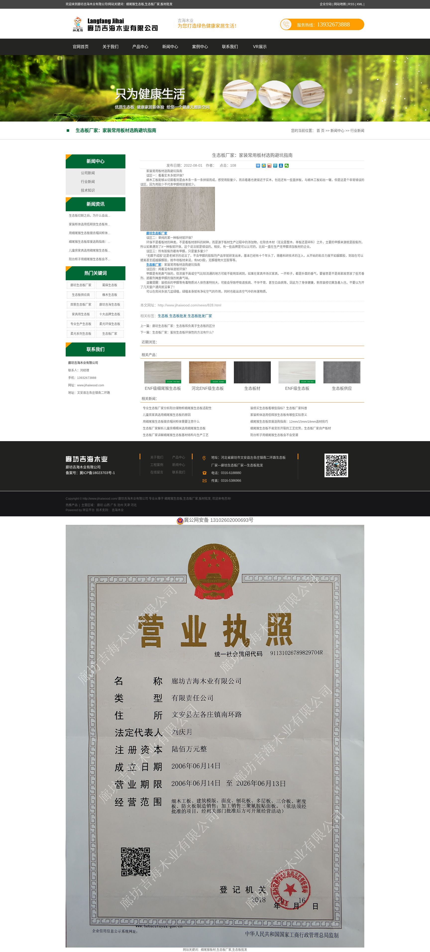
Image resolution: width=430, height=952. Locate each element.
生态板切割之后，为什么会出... (89, 215)
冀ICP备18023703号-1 (97, 473)
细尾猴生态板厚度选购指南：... (89, 242)
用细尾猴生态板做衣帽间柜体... (89, 233)
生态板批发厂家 (200, 316)
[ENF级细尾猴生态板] (162, 372)
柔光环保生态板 (109, 324)
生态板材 (252, 388)
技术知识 (88, 190)
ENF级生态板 (297, 388)
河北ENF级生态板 (208, 388)
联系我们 (230, 47)
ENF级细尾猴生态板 (163, 388)
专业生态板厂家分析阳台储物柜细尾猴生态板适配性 (177, 408)
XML (360, 4)
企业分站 (326, 4)
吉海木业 (117, 510)
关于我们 (110, 47)
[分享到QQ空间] (264, 166)
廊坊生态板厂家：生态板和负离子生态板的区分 (183, 326)
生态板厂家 (109, 334)
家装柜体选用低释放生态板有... (89, 224)
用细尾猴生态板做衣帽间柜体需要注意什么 (171, 421)
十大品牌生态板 (109, 314)
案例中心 (200, 47)
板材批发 (205, 498)
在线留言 (156, 472)
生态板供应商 (81, 295)
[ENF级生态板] (297, 372)
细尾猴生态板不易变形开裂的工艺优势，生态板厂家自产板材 (290, 428)
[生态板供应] (342, 372)
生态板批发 (178, 316)
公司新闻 (88, 173)
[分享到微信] (287, 166)
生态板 (163, 316)
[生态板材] (252, 372)
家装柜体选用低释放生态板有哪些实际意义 (278, 415)
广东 (113, 505)
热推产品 (72, 505)
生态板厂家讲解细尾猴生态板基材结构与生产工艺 (176, 435)
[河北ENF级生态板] (207, 372)
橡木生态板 (109, 295)
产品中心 (140, 47)
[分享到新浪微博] (270, 166)
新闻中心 (170, 47)
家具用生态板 (81, 314)
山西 (107, 505)
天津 (127, 505)
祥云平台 (89, 510)
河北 (134, 505)
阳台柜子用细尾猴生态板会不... (89, 259)
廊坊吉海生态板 (109, 304)
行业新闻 (357, 131)
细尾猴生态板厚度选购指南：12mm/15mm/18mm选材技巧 (289, 421)
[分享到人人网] (281, 166)
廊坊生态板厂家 (80, 285)
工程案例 (156, 465)
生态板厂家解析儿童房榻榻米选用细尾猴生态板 (174, 428)
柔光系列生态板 (80, 334)
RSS (351, 4)
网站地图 (340, 4)
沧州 (120, 505)
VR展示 (260, 47)
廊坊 (100, 505)
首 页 (320, 131)
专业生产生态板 (80, 324)
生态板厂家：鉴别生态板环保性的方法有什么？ (183, 332)
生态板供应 (342, 388)
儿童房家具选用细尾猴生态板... (89, 250)
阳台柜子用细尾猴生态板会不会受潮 (274, 435)
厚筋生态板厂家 (80, 304)
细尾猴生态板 (173, 498)
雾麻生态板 (109, 285)
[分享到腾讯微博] (275, 166)
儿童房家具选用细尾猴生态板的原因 (167, 415)
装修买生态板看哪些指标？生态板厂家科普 (278, 408)
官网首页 (81, 47)
